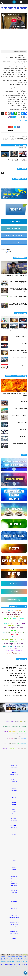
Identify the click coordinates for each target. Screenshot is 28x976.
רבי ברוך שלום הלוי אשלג (7, 685)
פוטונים (18, 743)
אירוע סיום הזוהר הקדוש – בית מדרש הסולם (15, 275)
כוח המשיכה (11, 728)
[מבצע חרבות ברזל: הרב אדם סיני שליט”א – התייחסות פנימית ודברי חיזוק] (4, 290)
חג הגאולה (6, 623)
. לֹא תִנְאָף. (17, 610)
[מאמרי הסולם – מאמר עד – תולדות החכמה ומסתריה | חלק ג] (23, 154)
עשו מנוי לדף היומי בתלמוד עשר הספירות (14, 242)
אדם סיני (24, 663)
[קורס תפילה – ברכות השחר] (4, 359)
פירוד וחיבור (14, 743)
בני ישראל (21, 721)
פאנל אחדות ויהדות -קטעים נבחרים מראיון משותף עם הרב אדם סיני (18, 305)
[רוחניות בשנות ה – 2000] (4, 410)
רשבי (18, 687)
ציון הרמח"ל (21, 646)
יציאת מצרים (24, 401)
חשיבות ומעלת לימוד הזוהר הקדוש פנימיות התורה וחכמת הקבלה (14, 726)
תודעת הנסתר (23, 436)
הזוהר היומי (10, 665)
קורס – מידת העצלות (21, 422)
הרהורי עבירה (8, 721)
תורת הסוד (23, 692)
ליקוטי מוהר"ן (11, 678)
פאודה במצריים (23, 743)
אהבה (19, 663)
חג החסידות (13, 723)
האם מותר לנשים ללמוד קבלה (20, 665)
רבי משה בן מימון (13, 648)
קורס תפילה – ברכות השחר (20, 358)
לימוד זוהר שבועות (22, 731)
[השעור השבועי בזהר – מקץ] (5, 154)
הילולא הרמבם (18, 621)
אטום (11, 719)
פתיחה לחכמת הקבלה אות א (13, 644)
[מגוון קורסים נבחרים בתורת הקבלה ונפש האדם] (4, 283)
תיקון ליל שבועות (10, 692)
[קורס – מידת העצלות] (4, 424)
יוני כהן (23, 673)
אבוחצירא (20, 719)
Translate (12, 252)
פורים (5, 680)
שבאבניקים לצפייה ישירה (13, 651)
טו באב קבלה (11, 625)
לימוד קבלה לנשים (20, 678)
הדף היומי (14, 860)
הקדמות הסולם (20, 623)
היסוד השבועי (21, 668)
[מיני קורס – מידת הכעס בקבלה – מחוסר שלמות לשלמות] (14, 385)
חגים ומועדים (14, 806)
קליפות (14, 685)
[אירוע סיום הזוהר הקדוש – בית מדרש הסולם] (14, 267)
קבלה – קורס (23, 429)
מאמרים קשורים (20, 145)
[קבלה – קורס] (4, 431)
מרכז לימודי (4, 960)
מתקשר (19, 738)
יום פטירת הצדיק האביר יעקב (13, 628)
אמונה (15, 663)
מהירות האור (8, 736)
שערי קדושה (5, 687)
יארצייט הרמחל (23, 728)
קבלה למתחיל (7, 683)
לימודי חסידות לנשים (17, 675)
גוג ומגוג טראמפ (18, 618)
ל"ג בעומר (12, 673)
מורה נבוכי (3, 736)
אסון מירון (4, 719)
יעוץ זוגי (15, 728)
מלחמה (17, 680)
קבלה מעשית (23, 685)
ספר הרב (20, 960)
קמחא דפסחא (7, 646)
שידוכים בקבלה (16, 653)
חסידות (14, 862)
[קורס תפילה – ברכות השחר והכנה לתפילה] (4, 352)
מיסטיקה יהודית (23, 680)
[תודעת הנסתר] (4, 438)
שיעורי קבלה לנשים (13, 687)
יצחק (16, 673)
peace (24, 719)
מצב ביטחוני (21, 639)
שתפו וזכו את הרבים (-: (21, 120)
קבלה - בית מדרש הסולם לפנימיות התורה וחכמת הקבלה (14, 961)
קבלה (13, 682)
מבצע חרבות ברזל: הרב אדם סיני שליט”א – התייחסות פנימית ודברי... (18, 290)
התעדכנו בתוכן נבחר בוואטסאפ (14, 235)
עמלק (18, 741)
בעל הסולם (5, 663)
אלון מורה (10, 610)
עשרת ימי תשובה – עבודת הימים (18, 296)
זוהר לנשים (18, 723)
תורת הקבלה (17, 692)
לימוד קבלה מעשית (22, 733)
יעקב (19, 673)
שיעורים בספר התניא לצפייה (12, 748)
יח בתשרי (14, 630)
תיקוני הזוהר (23, 695)
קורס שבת (24, 343)
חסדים (5, 723)
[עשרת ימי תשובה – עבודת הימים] (4, 298)
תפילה (6, 695)
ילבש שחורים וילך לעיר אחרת (15, 632)
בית (25, 721)
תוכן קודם (22, 148)
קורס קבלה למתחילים (18, 745)
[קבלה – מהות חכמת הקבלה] (4, 445)
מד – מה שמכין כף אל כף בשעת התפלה (19, 736)
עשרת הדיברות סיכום (9, 639)
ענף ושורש (14, 741)
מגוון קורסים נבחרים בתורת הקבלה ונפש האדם (15, 331)
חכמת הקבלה (11, 670)
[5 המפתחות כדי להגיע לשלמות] (4, 417)
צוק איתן (24, 745)
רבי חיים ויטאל (23, 687)
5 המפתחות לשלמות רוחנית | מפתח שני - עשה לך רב (7, 139)
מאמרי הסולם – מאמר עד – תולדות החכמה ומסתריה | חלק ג (23, 159)
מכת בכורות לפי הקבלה (13, 637)
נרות (7, 738)
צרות (14, 646)
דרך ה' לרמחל (7, 618)
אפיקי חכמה (11, 663)
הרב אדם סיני (11, 668)
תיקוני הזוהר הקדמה (16, 750)
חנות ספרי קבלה (13, 960)
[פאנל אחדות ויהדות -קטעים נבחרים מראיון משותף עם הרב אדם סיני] (4, 305)
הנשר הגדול (8, 621)
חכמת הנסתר (21, 670)
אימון (8, 719)
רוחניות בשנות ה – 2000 (21, 408)
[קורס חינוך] (4, 366)
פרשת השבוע (21, 683)
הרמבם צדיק (23, 723)
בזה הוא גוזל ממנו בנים (13, 616)
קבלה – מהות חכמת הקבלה (20, 444)
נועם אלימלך (11, 738)
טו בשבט (4, 670)
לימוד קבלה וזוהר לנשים (13, 731)
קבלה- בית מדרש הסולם (12, 956)
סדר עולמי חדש (23, 741)
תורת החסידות (23, 750)
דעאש (12, 721)
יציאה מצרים (14, 634)
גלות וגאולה (17, 721)
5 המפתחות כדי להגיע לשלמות (19, 415)
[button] (2, 2)
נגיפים (15, 738)
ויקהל (12, 623)
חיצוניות (8, 723)
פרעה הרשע (13, 641)
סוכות (14, 680)
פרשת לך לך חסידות (7, 743)
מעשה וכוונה (23, 738)
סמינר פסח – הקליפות (21, 336)
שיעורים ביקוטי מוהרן (22, 748)
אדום (17, 719)
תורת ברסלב (4, 748)
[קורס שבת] (4, 345)
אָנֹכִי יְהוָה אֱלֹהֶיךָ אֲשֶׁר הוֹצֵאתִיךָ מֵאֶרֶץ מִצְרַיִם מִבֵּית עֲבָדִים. (13, 613)
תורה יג (8, 653)
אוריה (14, 719)
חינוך (18, 625)
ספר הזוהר (9, 680)
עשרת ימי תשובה (8, 741)
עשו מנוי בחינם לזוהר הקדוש (14, 228)
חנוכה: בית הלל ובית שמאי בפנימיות (21, 139)
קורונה (18, 685)
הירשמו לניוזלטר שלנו (14, 221)
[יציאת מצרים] (4, 403)
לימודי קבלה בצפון (14, 733)
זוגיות (3, 668)
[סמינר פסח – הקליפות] (4, 338)
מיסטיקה (4, 678)
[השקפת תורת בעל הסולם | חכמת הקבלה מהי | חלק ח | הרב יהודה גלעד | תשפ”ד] (14, 154)
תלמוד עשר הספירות (14, 695)
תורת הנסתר (8, 690)
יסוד (3, 632)
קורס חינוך (24, 365)
